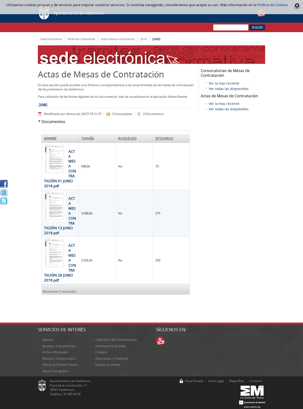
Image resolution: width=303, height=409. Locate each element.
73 (157, 166)
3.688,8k (87, 213)
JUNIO (156, 39)
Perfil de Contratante (81, 39)
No (120, 166)
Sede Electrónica (51, 39)
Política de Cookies (272, 4)
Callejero (101, 352)
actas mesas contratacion (118, 39)
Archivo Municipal (54, 352)
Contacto (255, 381)
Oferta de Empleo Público (60, 364)
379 (157, 213)
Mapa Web (236, 381)
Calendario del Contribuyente (116, 339)
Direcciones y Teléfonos (111, 358)
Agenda (47, 339)
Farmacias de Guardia (110, 346)
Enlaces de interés (107, 364)
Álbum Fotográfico (55, 371)
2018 (143, 39)
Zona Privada (194, 381)
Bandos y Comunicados (59, 358)
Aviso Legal (216, 381)
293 (157, 260)
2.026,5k (87, 260)
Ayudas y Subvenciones (59, 346)
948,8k (85, 166)
